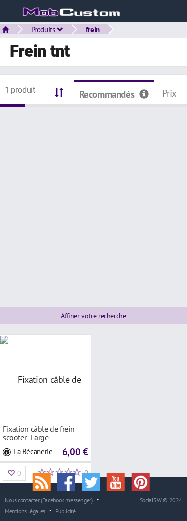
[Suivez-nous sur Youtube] (119, 481)
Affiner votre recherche (93, 316)
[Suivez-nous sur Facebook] (69, 481)
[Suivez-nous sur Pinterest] (143, 481)
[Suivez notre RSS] (44, 481)
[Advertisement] (93, 201)
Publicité (65, 511)
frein (93, 29)
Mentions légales (25, 511)
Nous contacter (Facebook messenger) (49, 500)
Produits (44, 29)
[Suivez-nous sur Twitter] (94, 481)
